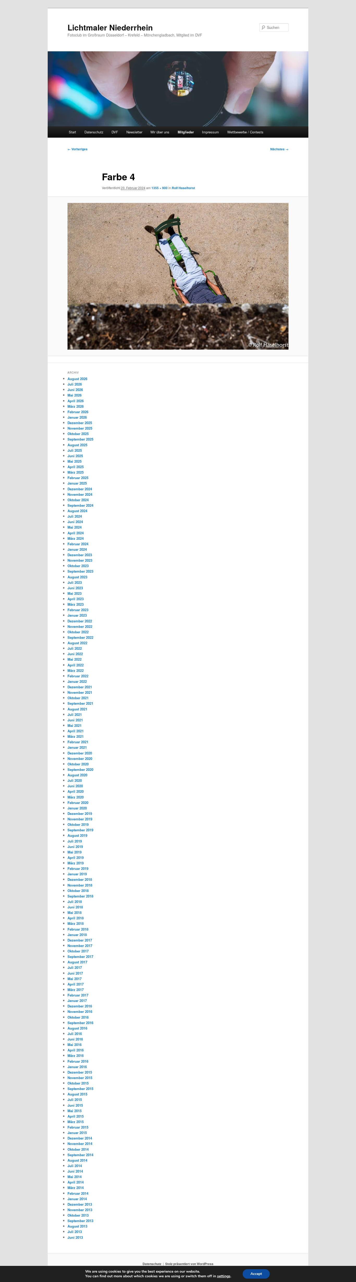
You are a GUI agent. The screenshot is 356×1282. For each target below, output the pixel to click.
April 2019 (75, 857)
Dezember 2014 (79, 1138)
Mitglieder (186, 131)
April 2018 (75, 917)
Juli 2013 (74, 1231)
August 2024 (77, 510)
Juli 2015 (74, 1099)
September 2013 (80, 1220)
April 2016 (75, 1050)
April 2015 (75, 1116)
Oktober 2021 (78, 697)
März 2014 (75, 1187)
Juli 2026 (74, 384)
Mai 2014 (74, 1176)
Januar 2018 (77, 934)
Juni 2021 (75, 719)
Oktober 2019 (78, 824)
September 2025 (80, 439)
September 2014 (80, 1154)
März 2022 (75, 670)
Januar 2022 (77, 681)
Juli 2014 (74, 1165)
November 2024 (79, 494)
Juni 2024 (75, 521)
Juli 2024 (74, 516)
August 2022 (77, 642)
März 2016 (75, 1055)
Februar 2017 (77, 995)
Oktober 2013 (78, 1215)
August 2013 (77, 1226)
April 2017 (75, 984)
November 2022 (79, 626)
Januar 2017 (77, 1000)
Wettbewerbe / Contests (245, 131)
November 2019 (79, 818)
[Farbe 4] (178, 276)
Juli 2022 (74, 648)
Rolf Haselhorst (183, 187)
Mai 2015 (74, 1110)
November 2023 (79, 560)
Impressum (210, 131)
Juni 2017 (75, 973)
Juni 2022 (75, 653)
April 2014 (75, 1182)
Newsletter (134, 131)
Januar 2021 (77, 747)
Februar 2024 (77, 543)
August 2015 (77, 1094)
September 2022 (80, 637)
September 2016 (80, 1022)
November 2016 (79, 1011)
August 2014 (77, 1160)
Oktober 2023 (78, 565)
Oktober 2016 (78, 1017)
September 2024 (80, 505)
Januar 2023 (77, 615)
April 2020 (75, 791)
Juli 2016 (74, 1033)
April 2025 (75, 466)
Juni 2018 (75, 907)
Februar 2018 (77, 929)
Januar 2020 (77, 808)
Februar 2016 (77, 1061)
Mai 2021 (74, 725)
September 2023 (80, 571)
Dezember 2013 (79, 1204)
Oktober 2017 (78, 951)
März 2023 (75, 604)
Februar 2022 (77, 675)
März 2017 (75, 989)
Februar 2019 (77, 868)
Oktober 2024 (78, 499)
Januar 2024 (77, 549)
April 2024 (75, 532)
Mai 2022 (74, 659)
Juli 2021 (74, 714)
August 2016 (77, 1028)
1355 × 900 (159, 187)
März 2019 (75, 862)
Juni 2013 (75, 1237)
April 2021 (75, 730)
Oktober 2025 (78, 433)
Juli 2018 (74, 901)
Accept (256, 1273)
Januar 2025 (77, 483)
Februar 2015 (77, 1127)
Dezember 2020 (79, 753)
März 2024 (75, 538)
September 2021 (80, 703)
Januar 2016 (77, 1066)
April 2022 (75, 664)
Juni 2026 (75, 389)
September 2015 (80, 1088)
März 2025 (75, 472)
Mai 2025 (74, 461)
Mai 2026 (74, 395)
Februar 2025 (77, 477)
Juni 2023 (75, 587)
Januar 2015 (77, 1132)
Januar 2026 (77, 417)
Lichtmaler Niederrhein (110, 27)
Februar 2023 (77, 609)
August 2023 (77, 576)
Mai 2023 (74, 593)
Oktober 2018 (78, 890)
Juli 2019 (74, 841)
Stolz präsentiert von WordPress (189, 1263)
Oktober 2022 (78, 631)
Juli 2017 (74, 967)
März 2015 (75, 1121)
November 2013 (79, 1209)
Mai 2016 (74, 1044)
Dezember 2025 (79, 422)
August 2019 (77, 835)
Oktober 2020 (78, 763)
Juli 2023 (74, 582)
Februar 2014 (77, 1193)
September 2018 (80, 896)
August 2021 (77, 709)
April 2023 (75, 598)
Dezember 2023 (79, 554)
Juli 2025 (74, 450)
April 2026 (75, 400)
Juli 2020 (74, 780)
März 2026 (75, 406)
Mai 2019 (74, 852)
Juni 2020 (75, 785)
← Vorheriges (77, 149)
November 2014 (79, 1143)
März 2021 (75, 736)
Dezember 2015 (79, 1072)
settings (223, 1276)
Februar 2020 (77, 802)
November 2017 (79, 945)
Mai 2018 (74, 912)
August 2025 (77, 444)
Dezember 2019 (79, 813)
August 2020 (77, 774)
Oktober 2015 (78, 1083)
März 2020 (75, 797)
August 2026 (77, 378)
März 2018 (75, 923)
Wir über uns (159, 131)
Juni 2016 (75, 1039)
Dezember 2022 (79, 620)
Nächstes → (279, 149)
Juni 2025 (75, 455)
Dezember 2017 (79, 940)
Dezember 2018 (79, 879)
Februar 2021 (77, 741)
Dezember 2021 (79, 686)
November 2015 (79, 1077)
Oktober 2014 (78, 1149)
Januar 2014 (77, 1198)
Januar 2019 (77, 873)
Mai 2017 (74, 978)
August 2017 (77, 961)
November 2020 (79, 758)
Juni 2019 (75, 846)
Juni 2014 (75, 1171)
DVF (115, 131)
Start (72, 131)
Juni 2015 (75, 1105)
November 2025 (79, 428)
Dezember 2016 (79, 1006)
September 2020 (80, 769)
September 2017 (80, 956)
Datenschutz (93, 131)
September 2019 (80, 829)
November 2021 (79, 692)
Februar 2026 (77, 411)
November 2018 (79, 885)
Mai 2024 (74, 527)
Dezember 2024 (79, 488)
